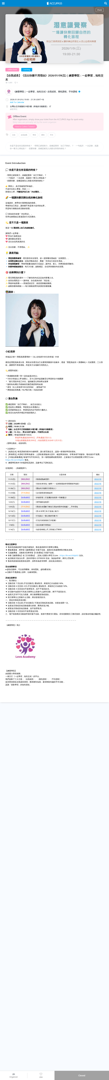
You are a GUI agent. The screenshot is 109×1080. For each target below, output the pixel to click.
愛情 (43, 135)
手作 (51, 135)
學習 (34, 135)
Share (99, 10)
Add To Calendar (17, 102)
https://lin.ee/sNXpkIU (14, 460)
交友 (13, 135)
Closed (81, 1075)
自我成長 (24, 135)
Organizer (13, 1077)
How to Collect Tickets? (25, 126)
